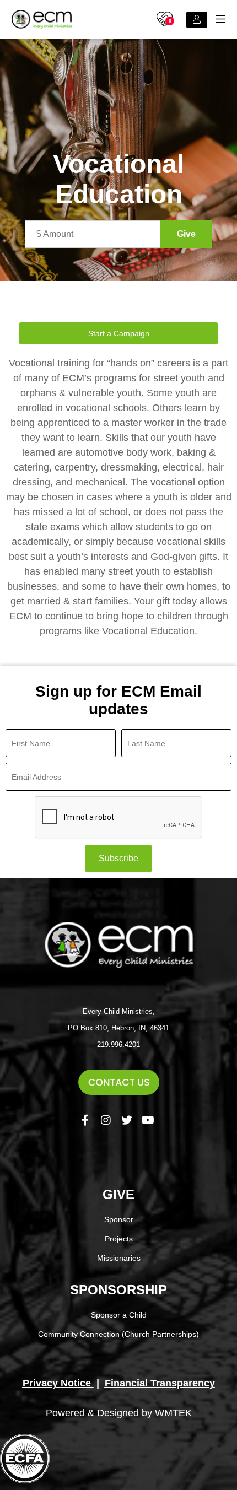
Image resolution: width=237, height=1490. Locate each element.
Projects (119, 1238)
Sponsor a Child (119, 1314)
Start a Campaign (118, 333)
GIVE (118, 1194)
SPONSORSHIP (118, 1289)
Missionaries (119, 1258)
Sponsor (118, 1219)
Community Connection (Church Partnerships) (118, 1334)
